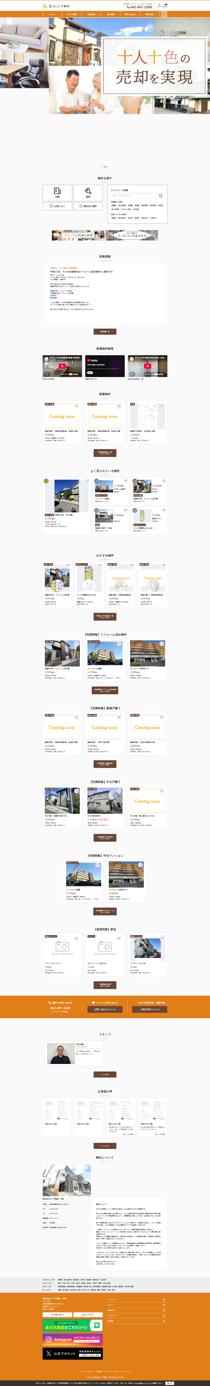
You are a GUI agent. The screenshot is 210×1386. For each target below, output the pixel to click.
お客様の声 (111, 1310)
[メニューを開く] (164, 14)
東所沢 (104, 1290)
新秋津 (93, 1290)
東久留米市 (122, 218)
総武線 (120, 1286)
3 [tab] (107, 166)
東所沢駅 (153, 205)
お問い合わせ (130, 14)
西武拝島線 (97, 1286)
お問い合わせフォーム (105, 1009)
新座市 (137, 218)
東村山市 (145, 218)
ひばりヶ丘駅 (125, 209)
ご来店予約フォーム (150, 1009)
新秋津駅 (145, 205)
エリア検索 (72, 14)
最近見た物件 (90, 206)
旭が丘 (78, 1283)
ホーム (52, 14)
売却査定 (149, 14)
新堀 (83, 1283)
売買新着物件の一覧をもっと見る (105, 453)
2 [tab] (105, 166)
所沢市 (130, 218)
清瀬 (59, 1290)
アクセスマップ (112, 1315)
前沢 (59, 1283)
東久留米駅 (122, 205)
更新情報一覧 (105, 331)
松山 (68, 1283)
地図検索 (50, 195)
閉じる (169, 1383)
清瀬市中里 (61, 291)
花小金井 (73, 1290)
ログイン (159, 6)
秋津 (79, 1290)
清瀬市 (113, 218)
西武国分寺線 (106, 1286)
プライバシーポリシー (112, 1371)
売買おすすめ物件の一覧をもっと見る (105, 616)
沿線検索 (91, 14)
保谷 (109, 1290)
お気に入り (59, 206)
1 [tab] (102, 166)
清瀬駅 (113, 205)
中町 (73, 1283)
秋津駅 (130, 205)
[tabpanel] (105, 65)
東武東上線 (88, 1286)
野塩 (100, 1283)
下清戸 (94, 1283)
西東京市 (76, 1280)
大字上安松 (107, 1283)
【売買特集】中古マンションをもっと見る (105, 911)
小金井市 (153, 218)
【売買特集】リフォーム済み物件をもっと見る (105, 690)
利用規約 (99, 1371)
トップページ (111, 1299)
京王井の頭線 (129, 1286)
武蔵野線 (79, 1286)
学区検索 (64, 195)
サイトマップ (127, 1371)
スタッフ (110, 1305)
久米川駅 (136, 209)
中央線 (114, 1286)
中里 (64, 1283)
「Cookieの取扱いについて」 (141, 1383)
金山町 (88, 1283)
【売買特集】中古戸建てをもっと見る (105, 837)
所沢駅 (160, 205)
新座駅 (137, 205)
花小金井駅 (115, 209)
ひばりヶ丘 (86, 1290)
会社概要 (111, 14)
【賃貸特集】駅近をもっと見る (105, 985)
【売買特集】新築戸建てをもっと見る (105, 764)
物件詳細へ (54, 298)
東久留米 (65, 1290)
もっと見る (105, 1074)
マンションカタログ (86, 1371)
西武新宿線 (71, 1286)
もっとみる (105, 1146)
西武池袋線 (62, 1286)
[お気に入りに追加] (76, 406)
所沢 (113, 1290)
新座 (98, 1290)
